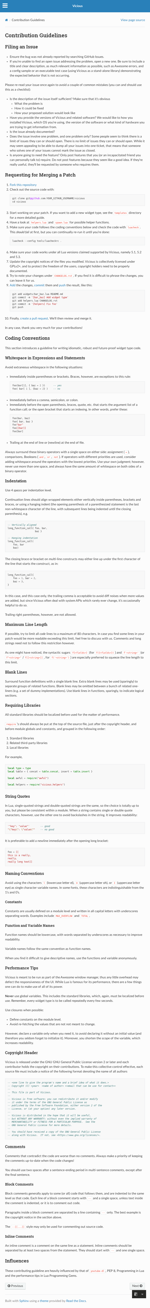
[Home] (6, 20)
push (62, 285)
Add (12, 285)
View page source (133, 20)
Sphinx (24, 1301)
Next (136, 1285)
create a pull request (34, 318)
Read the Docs (76, 1301)
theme (44, 1301)
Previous (16, 1285)
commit (39, 285)
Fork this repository (23, 184)
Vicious (77, 6)
